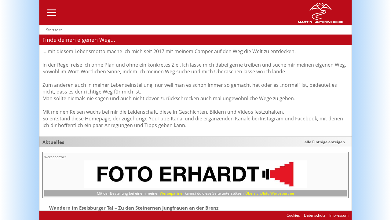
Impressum (338, 215)
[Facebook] (50, 215)
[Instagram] (57, 215)
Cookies (293, 215)
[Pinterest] (70, 215)
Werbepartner (172, 193)
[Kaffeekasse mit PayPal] (77, 215)
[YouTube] (63, 215)
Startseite (54, 29)
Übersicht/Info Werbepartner (269, 193)
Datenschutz (314, 215)
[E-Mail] (43, 215)
